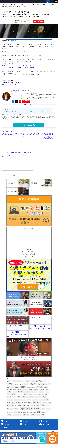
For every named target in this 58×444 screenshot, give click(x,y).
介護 (44, 381)
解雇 (28, 405)
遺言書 (20, 412)
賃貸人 (8, 408)
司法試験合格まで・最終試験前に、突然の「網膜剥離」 (21, 67)
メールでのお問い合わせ (29, 125)
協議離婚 (9, 392)
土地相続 (46, 392)
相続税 (30, 402)
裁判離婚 (19, 405)
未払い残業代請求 (30, 396)
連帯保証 (17, 408)
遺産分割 (37, 409)
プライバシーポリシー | (43, 431)
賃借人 (48, 405)
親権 (24, 405)
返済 (12, 408)
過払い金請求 (26, 408)
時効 (24, 396)
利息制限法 (25, 389)
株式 (36, 396)
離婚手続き (9, 414)
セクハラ (13, 381)
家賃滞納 (26, 394)
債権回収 (39, 387)
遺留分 (43, 408)
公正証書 (46, 387)
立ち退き (44, 402)
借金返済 (17, 387)
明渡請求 (19, 396)
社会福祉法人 (36, 402)
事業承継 (32, 381)
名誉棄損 (20, 392)
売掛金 (8, 394)
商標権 (31, 392)
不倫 (23, 381)
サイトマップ (52, 431)
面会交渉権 (20, 414)
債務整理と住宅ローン (31, 387)
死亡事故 (45, 396)
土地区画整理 (40, 392)
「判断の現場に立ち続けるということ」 (12, 82)
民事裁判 (14, 399)
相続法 (25, 402)
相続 (46, 400)
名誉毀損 (26, 392)
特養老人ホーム (35, 399)
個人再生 (33, 384)
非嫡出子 (14, 414)
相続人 (8, 402)
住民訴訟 (20, 384)
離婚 (39, 412)
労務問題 (41, 389)
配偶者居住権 (25, 412)
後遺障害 (45, 394)
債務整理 (23, 387)
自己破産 (10, 405)
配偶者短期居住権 (33, 412)
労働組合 (36, 389)
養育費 (32, 414)
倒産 (39, 384)
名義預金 (14, 392)
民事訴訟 (19, 399)
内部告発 (19, 389)
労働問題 (30, 389)
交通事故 (39, 381)
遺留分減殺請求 (9, 412)
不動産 (27, 381)
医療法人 (47, 389)
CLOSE (42, 440)
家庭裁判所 (20, 394)
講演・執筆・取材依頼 (15, 326)
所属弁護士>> (36, 317)
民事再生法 (9, 399)
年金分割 (31, 394)
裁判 (15, 405)
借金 (49, 384)
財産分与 (42, 405)
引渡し (36, 394)
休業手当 (16, 384)
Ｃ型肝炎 (43, 414)
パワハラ (19, 381)
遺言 (15, 412)
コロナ (8, 381)
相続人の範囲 (14, 402)
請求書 (37, 405)
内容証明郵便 (9, 389)
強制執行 (40, 394)
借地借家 (44, 384)
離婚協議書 (44, 412)
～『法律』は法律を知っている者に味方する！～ (17, 334)
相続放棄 (20, 402)
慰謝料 (9, 397)
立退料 (49, 402)
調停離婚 (32, 405)
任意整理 (10, 384)
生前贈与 (41, 399)
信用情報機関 (26, 384)
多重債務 (14, 394)
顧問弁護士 (26, 414)
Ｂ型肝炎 (37, 414)
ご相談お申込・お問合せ (9, 441)
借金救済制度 (10, 387)
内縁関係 (14, 389)
